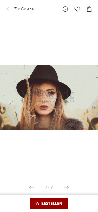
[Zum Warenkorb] (89, 9)
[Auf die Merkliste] (77, 9)
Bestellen (51, 204)
